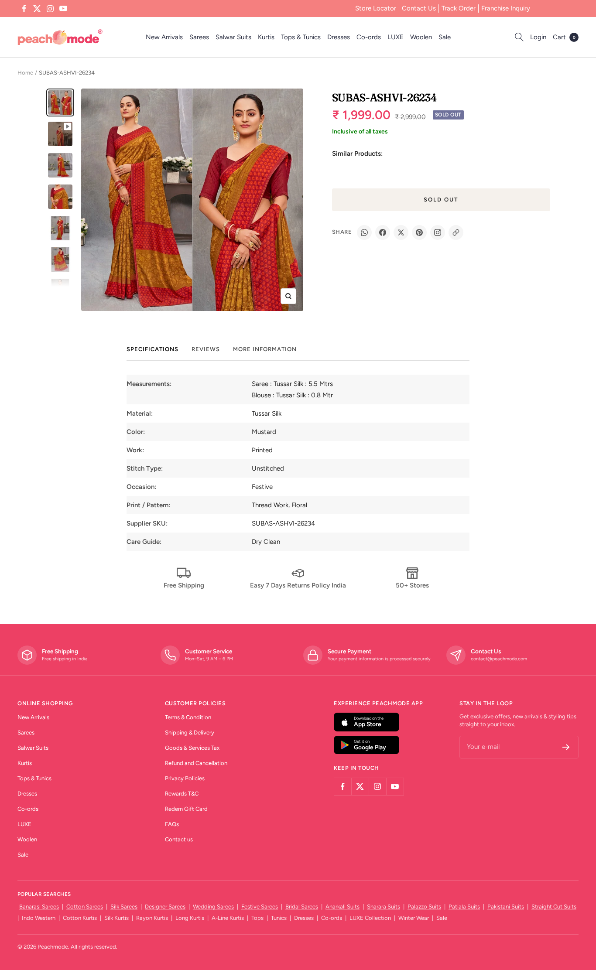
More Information (265, 349)
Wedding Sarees (213, 906)
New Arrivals (164, 37)
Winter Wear (413, 918)
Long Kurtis (189, 918)
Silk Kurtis (116, 918)
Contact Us (419, 8)
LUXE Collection (370, 918)
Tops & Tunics (301, 37)
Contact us (179, 839)
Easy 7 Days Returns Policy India (298, 585)
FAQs (172, 824)
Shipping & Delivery (189, 732)
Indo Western (38, 918)
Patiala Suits (464, 906)
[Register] (566, 747)
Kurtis (266, 37)
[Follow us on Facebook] (24, 8)
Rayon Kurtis (152, 918)
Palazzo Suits (424, 906)
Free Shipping (184, 585)
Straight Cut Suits (553, 906)
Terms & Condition (188, 717)
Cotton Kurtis (80, 918)
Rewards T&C (182, 793)
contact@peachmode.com (499, 659)
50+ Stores (412, 585)
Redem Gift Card (186, 809)
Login (538, 37)
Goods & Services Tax (192, 748)
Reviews (206, 349)
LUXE (395, 37)
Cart (564, 37)
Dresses (338, 37)
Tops (257, 918)
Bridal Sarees (301, 906)
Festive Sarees (259, 906)
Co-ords (368, 37)
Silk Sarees (123, 906)
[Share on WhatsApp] (364, 232)
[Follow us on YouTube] (63, 8)
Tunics (279, 918)
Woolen (421, 37)
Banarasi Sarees (39, 906)
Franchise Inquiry (505, 8)
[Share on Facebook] (382, 232)
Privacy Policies (185, 778)
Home (25, 72)
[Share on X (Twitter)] (401, 232)
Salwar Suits (233, 37)
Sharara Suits (383, 906)
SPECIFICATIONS (152, 349)
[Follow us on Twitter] (37, 8)
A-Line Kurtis (228, 918)
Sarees (199, 37)
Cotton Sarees (84, 906)
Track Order (459, 8)
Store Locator (375, 8)
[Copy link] (456, 232)
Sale (444, 37)
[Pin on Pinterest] (419, 232)
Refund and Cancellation (196, 763)
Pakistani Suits (505, 906)
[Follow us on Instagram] (50, 8)
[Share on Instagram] (437, 232)
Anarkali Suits (342, 906)
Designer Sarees (165, 906)
